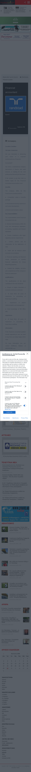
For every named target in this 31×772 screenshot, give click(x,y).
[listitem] (15, 383)
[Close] (27, 354)
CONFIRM (9, 412)
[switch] (25, 386)
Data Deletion (6, 418)
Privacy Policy (24, 418)
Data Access (15, 418)
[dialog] (15, 386)
